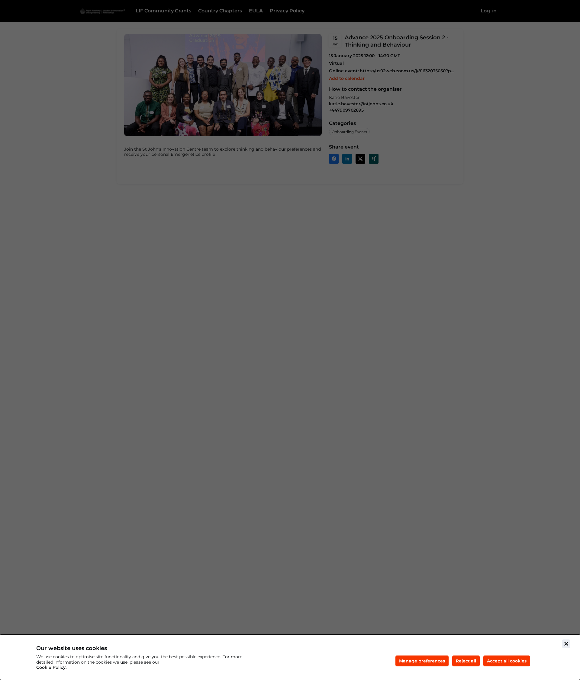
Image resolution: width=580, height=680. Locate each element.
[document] (290, 657)
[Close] (566, 643)
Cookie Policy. (51, 667)
